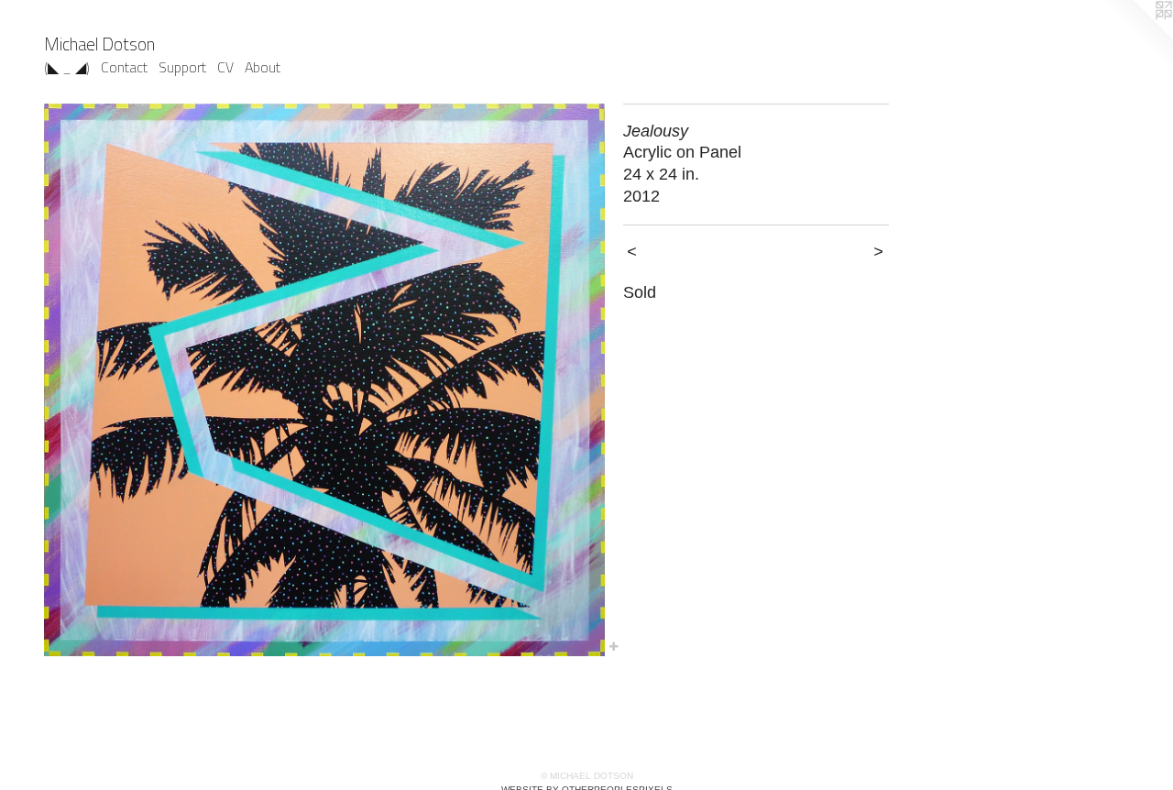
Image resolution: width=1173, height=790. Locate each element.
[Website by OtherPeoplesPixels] (1136, 36)
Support (182, 67)
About (262, 67)
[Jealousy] (324, 380)
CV (225, 67)
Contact (124, 67)
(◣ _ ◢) (67, 67)
